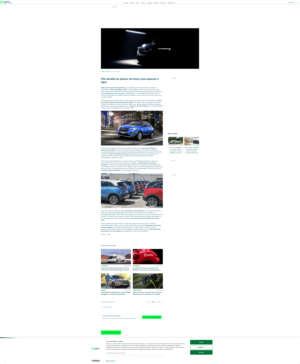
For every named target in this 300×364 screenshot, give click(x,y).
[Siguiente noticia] (196, 145)
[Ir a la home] (6, 2)
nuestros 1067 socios (118, 343)
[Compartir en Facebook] (156, 302)
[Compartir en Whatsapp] (162, 302)
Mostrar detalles (110, 361)
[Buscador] (297, 2)
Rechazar (201, 352)
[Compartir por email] (147, 302)
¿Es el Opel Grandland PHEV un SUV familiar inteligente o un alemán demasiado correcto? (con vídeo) (115, 275)
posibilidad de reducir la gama (114, 93)
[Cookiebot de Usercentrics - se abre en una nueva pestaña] (96, 361)
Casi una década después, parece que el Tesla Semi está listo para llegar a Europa (115, 250)
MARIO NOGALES (106, 71)
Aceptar (201, 342)
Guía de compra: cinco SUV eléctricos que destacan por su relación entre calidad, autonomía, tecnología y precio (148, 275)
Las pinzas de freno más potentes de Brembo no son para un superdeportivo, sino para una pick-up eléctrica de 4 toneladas (147, 251)
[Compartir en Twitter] (153, 302)
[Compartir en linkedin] (159, 302)
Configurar (200, 347)
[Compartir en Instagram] (150, 302)
